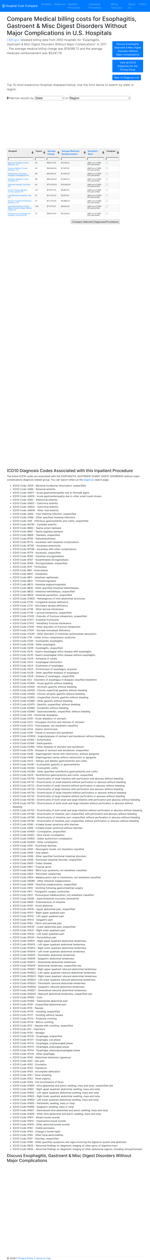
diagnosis (88, 479)
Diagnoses (59, 4)
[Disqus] (75, 1201)
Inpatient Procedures (74, 6)
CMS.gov (13, 40)
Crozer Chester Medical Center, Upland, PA (17, 191)
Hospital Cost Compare (21, 6)
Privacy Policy (26, 1258)
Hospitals (46, 4)
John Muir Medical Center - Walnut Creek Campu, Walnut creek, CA (20, 208)
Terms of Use (43, 1258)
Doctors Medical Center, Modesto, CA (18, 169)
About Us (131, 6)
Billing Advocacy (116, 6)
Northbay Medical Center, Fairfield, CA (18, 180)
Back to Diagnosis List (126, 77)
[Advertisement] (79, 123)
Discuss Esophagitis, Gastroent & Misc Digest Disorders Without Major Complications (127, 49)
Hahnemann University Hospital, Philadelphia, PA (18, 174)
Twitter (142, 4)
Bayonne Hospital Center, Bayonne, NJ (18, 164)
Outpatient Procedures (95, 6)
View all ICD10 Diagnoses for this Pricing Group (128, 66)
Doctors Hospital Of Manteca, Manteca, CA (20, 202)
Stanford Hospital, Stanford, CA (19, 185)
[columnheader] (20, 152)
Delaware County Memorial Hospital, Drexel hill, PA (19, 214)
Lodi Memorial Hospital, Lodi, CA (19, 196)
